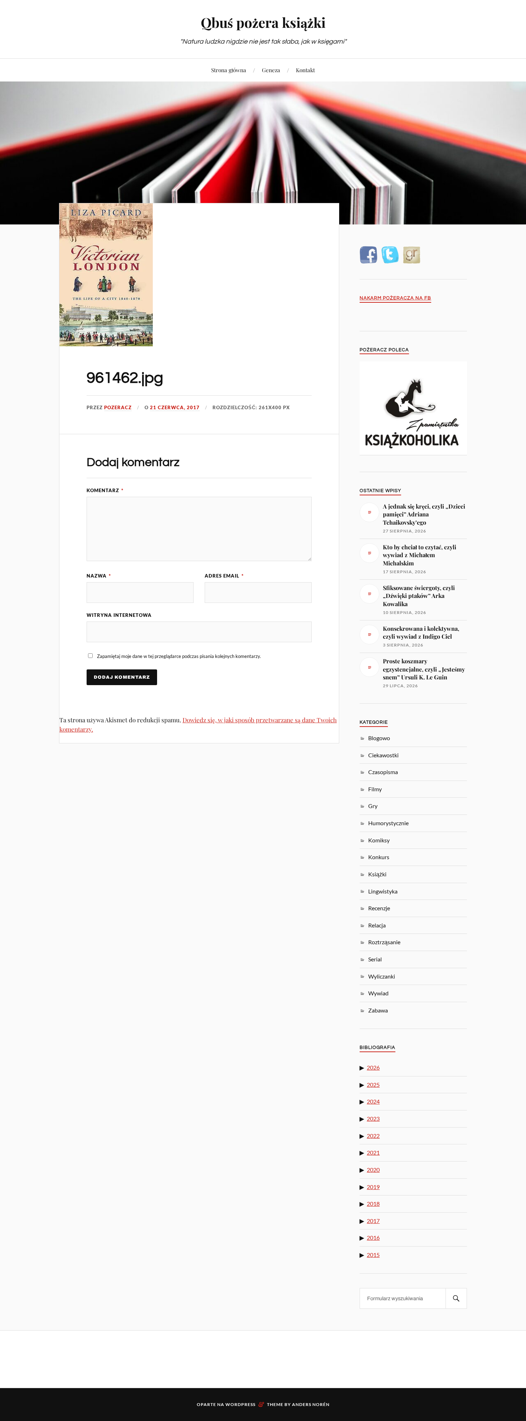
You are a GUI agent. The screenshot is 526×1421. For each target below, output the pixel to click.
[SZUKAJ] (456, 1298)
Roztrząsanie (384, 942)
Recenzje (379, 908)
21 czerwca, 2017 (175, 407)
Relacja (377, 925)
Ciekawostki (383, 755)
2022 (373, 1135)
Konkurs (378, 856)
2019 (373, 1186)
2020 (373, 1169)
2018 (373, 1203)
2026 (373, 1067)
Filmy (375, 789)
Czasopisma (383, 771)
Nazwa (99, 576)
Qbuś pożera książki (263, 22)
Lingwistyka (383, 891)
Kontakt (305, 70)
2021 (373, 1152)
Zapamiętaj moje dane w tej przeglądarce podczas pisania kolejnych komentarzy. (179, 656)
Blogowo (379, 737)
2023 (373, 1118)
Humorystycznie (388, 823)
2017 (373, 1220)
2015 (373, 1254)
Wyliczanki (381, 976)
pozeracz (118, 407)
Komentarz (105, 490)
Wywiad (378, 993)
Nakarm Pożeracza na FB (395, 298)
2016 (373, 1237)
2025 (373, 1084)
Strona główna (228, 70)
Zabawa (378, 1010)
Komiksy (379, 840)
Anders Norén (311, 1404)
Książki (377, 874)
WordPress (240, 1404)
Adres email (224, 576)
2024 (373, 1101)
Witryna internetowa (119, 615)
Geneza (271, 70)
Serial (375, 959)
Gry (373, 805)
